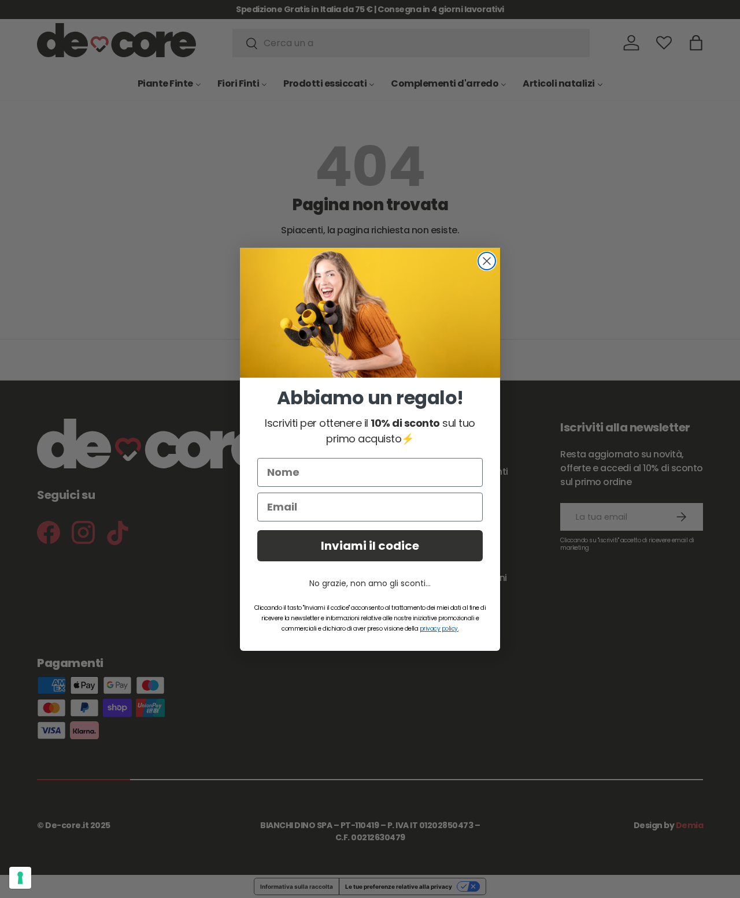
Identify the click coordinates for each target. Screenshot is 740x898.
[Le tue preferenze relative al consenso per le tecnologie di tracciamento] (20, 878)
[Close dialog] (486, 261)
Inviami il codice (370, 546)
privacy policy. (439, 628)
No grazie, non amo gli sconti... (370, 583)
